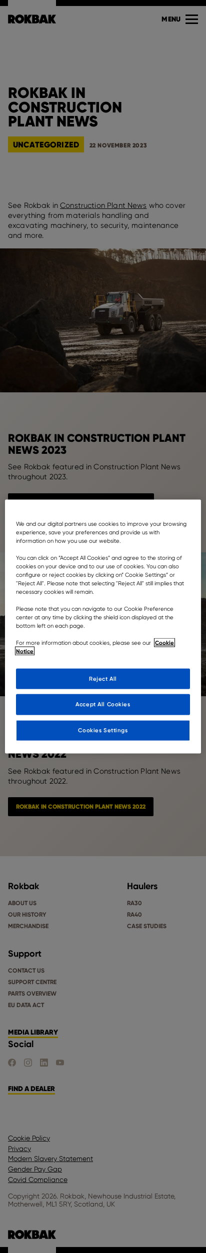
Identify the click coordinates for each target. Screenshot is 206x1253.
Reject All (103, 678)
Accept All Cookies (103, 704)
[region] (102, 626)
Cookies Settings (103, 730)
